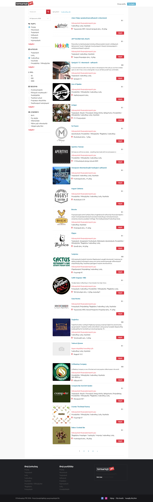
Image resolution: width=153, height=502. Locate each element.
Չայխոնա (75, 320)
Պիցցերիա (28, 486)
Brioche (74, 209)
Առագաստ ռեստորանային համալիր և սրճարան (89, 168)
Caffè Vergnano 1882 (78, 278)
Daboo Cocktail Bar (78, 428)
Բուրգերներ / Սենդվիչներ (33, 484)
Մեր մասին (120, 498)
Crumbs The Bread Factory (80, 407)
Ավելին (120, 33)
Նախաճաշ (28, 478)
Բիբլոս (73, 233)
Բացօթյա (62, 481)
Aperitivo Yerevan (77, 147)
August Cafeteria (77, 189)
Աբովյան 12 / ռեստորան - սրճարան (84, 63)
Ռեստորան (63, 472)
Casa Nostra (75, 299)
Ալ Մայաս (74, 126)
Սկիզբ (112, 498)
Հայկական (28, 472)
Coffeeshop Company (78, 364)
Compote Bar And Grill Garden (81, 386)
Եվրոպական (63, 484)
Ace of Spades (76, 84)
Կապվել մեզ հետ (131, 498)
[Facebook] (102, 498)
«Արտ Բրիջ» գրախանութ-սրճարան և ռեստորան (89, 18)
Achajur (74, 105)
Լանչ (26, 475)
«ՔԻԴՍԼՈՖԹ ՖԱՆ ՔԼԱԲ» (80, 39)
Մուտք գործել (121, 4)
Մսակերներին (64, 489)
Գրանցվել (131, 4)
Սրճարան (62, 478)
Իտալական (28, 489)
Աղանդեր (27, 481)
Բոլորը (26, 470)
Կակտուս (74, 254)
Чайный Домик (77, 343)
